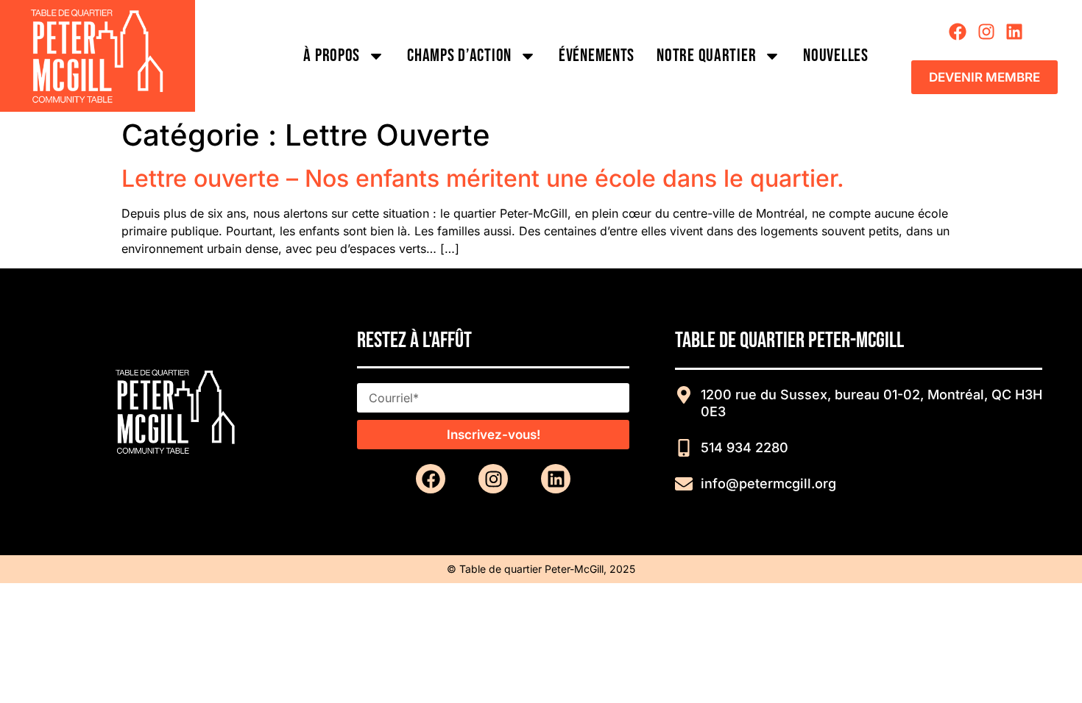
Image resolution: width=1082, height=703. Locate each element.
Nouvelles (835, 55)
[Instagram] (986, 32)
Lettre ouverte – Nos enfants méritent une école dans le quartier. (486, 178)
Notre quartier (706, 55)
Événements (596, 55)
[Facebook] (958, 32)
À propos (331, 55)
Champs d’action (459, 55)
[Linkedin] (1014, 32)
